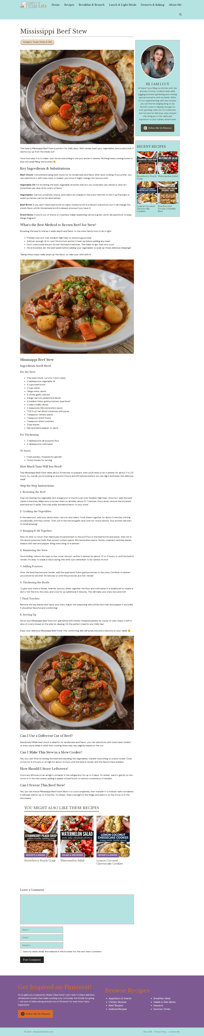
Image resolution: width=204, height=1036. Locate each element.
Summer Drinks (161, 1009)
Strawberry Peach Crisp (40, 860)
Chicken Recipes (118, 1002)
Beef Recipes (116, 1005)
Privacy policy (160, 1031)
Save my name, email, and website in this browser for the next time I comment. (62, 951)
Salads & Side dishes (72, 855)
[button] (180, 14)
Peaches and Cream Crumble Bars (167, 208)
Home (56, 4)
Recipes (69, 4)
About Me (175, 4)
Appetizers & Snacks (120, 998)
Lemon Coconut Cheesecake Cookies (109, 862)
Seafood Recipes (118, 1009)
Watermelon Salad (72, 860)
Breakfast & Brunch (91, 4)
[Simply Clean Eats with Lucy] (33, 5)
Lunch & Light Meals (122, 4)
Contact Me (174, 1031)
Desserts (158, 1005)
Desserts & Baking (152, 4)
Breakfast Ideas (161, 998)
